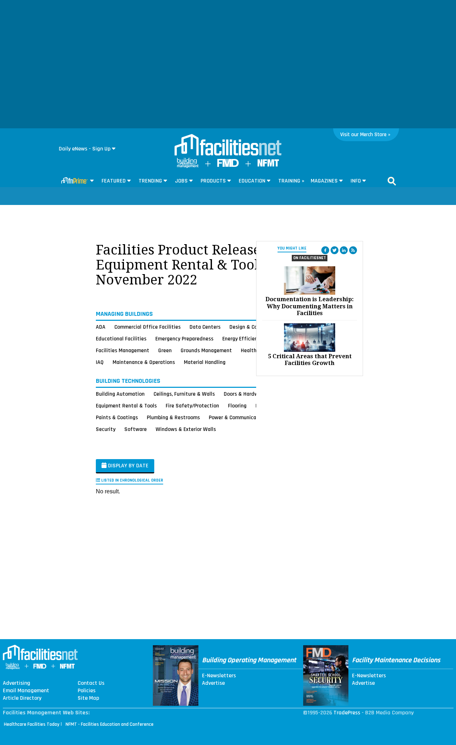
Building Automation (120, 393)
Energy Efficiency (242, 338)
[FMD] (228, 165)
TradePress (346, 712)
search (392, 181)
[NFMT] (268, 165)
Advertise (213, 683)
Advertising (16, 683)
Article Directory (22, 698)
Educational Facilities (121, 338)
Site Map (88, 698)
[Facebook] (325, 250)
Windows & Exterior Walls (186, 429)
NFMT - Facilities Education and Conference (110, 724)
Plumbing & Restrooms (173, 417)
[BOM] (187, 166)
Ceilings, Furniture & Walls (184, 393)
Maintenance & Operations (144, 362)
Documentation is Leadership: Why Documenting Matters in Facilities (309, 306)
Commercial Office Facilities (147, 326)
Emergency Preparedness (184, 338)
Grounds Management (206, 350)
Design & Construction (255, 326)
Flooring (237, 405)
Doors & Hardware (245, 393)
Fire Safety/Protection (192, 405)
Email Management (26, 691)
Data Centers (205, 326)
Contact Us (91, 683)
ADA (100, 326)
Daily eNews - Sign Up (84, 149)
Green (165, 350)
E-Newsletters (219, 676)
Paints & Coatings (117, 417)
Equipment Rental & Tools (126, 405)
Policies (86, 691)
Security (105, 429)
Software (135, 429)
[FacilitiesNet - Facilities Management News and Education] (228, 145)
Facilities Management (122, 350)
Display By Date (128, 465)
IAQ (100, 362)
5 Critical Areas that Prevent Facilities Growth (310, 359)
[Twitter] (334, 250)
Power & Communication (237, 417)
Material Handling (205, 362)
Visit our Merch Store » (365, 134)
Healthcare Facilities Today (31, 724)
